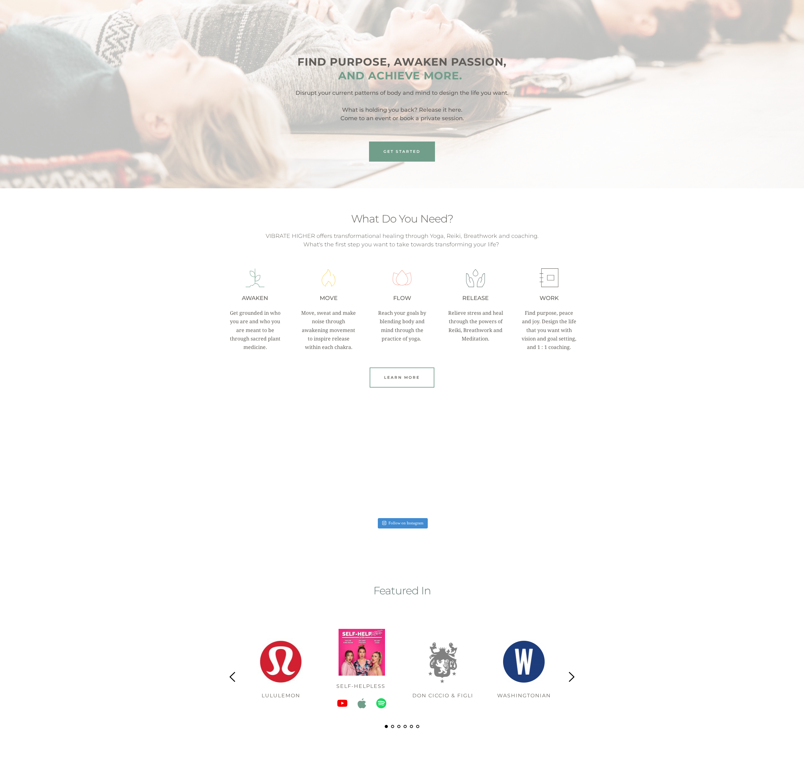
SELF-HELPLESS (361, 686)
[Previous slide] (233, 677)
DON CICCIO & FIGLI (442, 696)
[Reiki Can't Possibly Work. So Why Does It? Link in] (331, 479)
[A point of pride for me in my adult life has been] (544, 479)
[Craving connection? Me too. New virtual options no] (473, 479)
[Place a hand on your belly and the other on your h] (402, 479)
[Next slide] (571, 677)
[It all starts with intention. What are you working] (260, 479)
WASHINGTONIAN (524, 696)
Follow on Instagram (405, 523)
